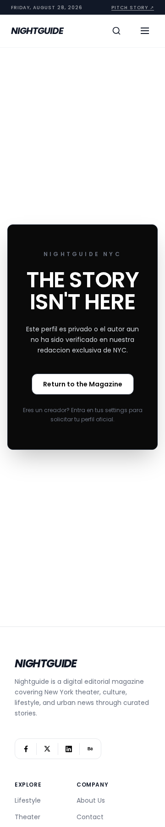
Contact (90, 816)
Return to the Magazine (82, 384)
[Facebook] (25, 749)
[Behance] (90, 749)
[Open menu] (145, 31)
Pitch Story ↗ (132, 7)
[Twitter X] (47, 749)
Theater (27, 816)
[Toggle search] (116, 30)
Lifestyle (28, 800)
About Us (91, 800)
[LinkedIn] (68, 749)
